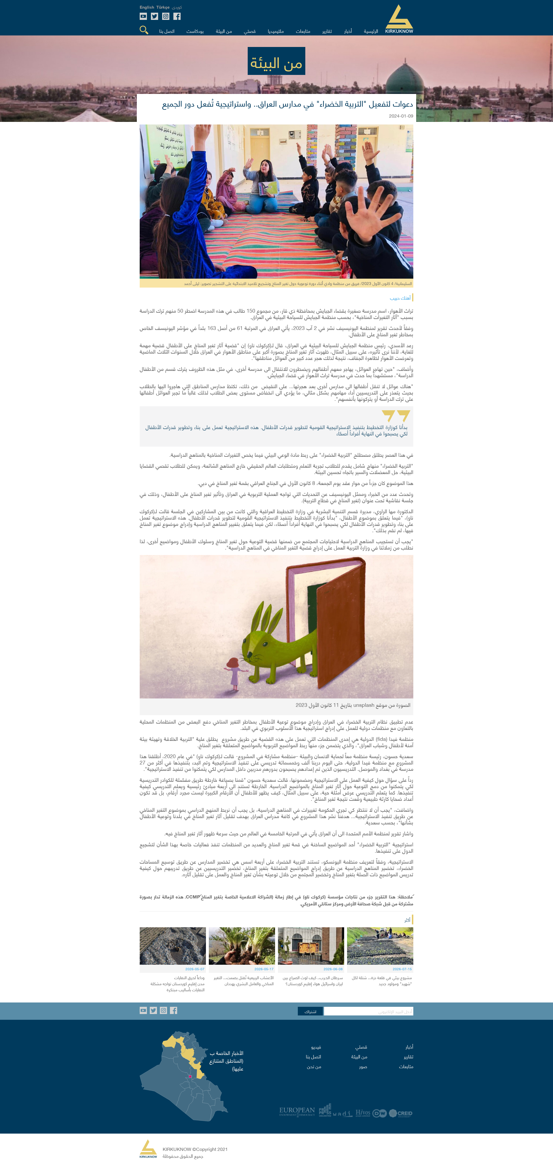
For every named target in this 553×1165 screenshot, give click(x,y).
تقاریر (408, 1056)
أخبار (409, 1046)
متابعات (406, 1066)
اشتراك (310, 1011)
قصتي (361, 1046)
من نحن (314, 1066)
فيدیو (316, 1046)
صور (363, 1066)
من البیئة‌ (359, 1056)
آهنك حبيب (400, 297)
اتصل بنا (313, 1056)
